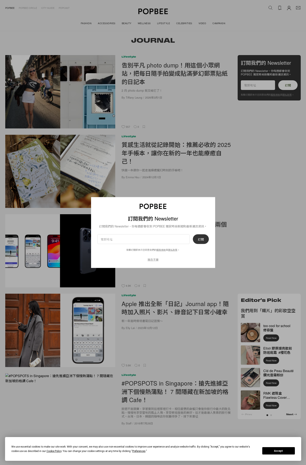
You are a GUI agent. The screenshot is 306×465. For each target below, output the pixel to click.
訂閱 (201, 239)
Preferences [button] (139, 451)
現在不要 (153, 260)
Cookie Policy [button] (53, 451)
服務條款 (161, 249)
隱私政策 (172, 249)
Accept (278, 450)
